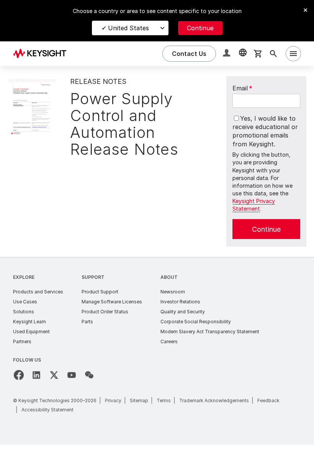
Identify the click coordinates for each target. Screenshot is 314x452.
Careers (169, 341)
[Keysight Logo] (42, 53)
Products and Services (38, 292)
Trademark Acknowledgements (214, 400)
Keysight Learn (29, 321)
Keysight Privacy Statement (253, 205)
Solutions (23, 311)
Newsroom (172, 292)
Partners (22, 341)
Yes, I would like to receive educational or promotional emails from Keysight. (265, 131)
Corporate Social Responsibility (195, 321)
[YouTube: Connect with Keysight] (71, 375)
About (169, 277)
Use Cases (25, 302)
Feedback (268, 400)
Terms (164, 400)
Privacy (113, 400)
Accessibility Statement (47, 410)
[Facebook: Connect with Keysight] (19, 375)
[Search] (273, 53)
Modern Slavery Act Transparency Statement (209, 331)
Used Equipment (31, 331)
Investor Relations (180, 302)
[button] (227, 54)
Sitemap (139, 400)
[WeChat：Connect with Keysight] (89, 375)
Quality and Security (182, 311)
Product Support (100, 292)
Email (242, 88)
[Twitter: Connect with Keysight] (54, 375)
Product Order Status (105, 311)
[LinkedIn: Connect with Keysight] (36, 375)
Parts (87, 321)
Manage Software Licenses (112, 302)
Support (93, 277)
